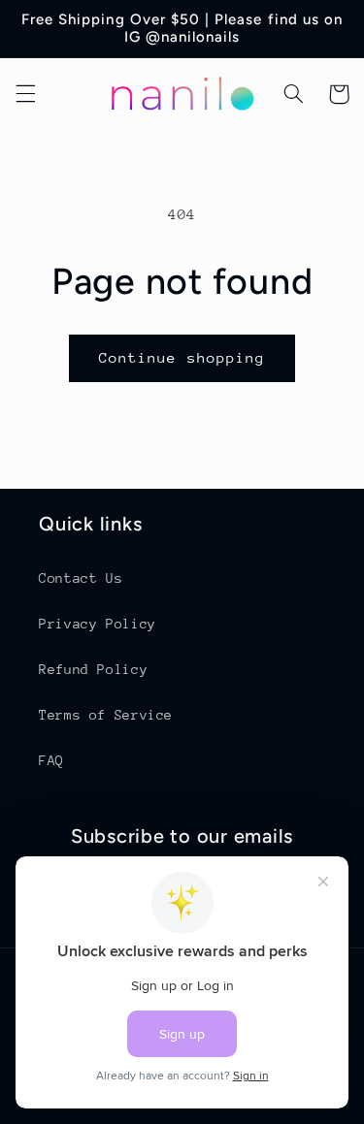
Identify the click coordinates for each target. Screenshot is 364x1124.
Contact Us (80, 578)
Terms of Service (106, 715)
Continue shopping (182, 357)
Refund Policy (93, 669)
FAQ (51, 760)
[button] (25, 94)
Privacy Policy (97, 623)
